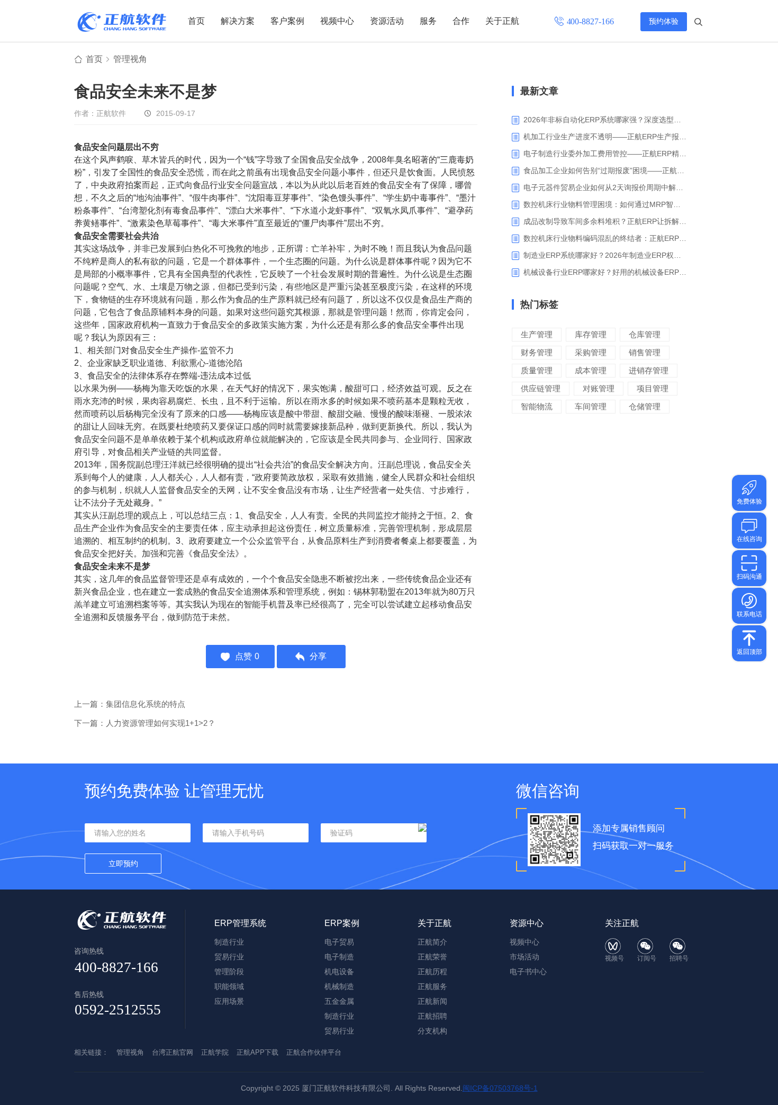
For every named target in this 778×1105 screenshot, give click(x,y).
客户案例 (287, 20)
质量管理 (537, 370)
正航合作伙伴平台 (313, 1052)
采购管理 (591, 352)
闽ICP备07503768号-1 (500, 1088)
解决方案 (238, 20)
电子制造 (339, 957)
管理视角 (130, 59)
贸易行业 (229, 957)
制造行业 (229, 942)
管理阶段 (229, 971)
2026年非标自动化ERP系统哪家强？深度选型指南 (605, 119)
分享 (318, 656)
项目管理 (652, 388)
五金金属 (339, 1001)
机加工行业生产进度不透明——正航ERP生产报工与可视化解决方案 (605, 136)
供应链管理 (540, 388)
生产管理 (537, 334)
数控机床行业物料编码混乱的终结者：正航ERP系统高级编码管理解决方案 (605, 238)
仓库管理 (645, 334)
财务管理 (537, 352)
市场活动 (524, 957)
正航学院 (215, 1052)
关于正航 (502, 20)
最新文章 (539, 91)
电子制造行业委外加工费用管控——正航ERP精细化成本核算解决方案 (605, 153)
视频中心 (337, 20)
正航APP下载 (257, 1052)
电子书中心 (528, 971)
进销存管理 (648, 370)
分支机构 (432, 1031)
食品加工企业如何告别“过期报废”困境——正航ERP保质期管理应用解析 (605, 170)
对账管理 (598, 388)
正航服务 (432, 986)
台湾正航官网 (172, 1052)
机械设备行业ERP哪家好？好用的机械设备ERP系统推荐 (605, 272)
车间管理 (591, 406)
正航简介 (432, 942)
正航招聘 (432, 1016)
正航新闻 (432, 1001)
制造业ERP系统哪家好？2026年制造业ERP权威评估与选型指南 (605, 255)
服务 (428, 20)
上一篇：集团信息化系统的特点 (129, 703)
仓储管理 (645, 406)
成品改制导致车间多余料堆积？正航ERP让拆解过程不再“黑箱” (605, 221)
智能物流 (537, 406)
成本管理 (591, 370)
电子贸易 (339, 942)
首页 (196, 20)
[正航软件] (121, 22)
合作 (461, 20)
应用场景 (229, 1001)
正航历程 (432, 971)
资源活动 (387, 20)
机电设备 (339, 971)
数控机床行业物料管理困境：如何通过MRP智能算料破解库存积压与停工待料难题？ (605, 204)
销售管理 (645, 352)
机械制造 (339, 986)
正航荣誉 (432, 957)
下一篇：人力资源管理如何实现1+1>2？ (144, 722)
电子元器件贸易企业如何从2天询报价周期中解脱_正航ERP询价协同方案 (605, 187)
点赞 (247, 656)
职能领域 (229, 986)
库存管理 (591, 334)
